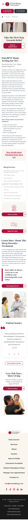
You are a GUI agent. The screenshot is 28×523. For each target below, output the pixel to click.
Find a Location (13, 388)
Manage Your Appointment (14, 473)
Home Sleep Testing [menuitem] (9, 175)
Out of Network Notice (14, 508)
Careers (14, 454)
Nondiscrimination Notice (14, 511)
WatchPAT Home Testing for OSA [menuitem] (12, 184)
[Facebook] (7, 489)
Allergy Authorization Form (14, 514)
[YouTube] (18, 489)
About (14, 449)
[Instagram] (14, 489)
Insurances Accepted (14, 463)
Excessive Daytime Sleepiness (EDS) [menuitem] (13, 187)
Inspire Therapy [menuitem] (7, 178)
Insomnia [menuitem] (5, 190)
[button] (3, 4)
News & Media (14, 458)
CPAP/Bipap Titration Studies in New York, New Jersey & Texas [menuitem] (13, 171)
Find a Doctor (14, 440)
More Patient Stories (14, 363)
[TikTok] (10, 489)
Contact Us (14, 477)
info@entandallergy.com (14, 484)
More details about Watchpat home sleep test (14, 154)
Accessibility (21, 505)
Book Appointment (12, 286)
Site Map (14, 505)
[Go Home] (3, 17)
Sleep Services (15, 16)
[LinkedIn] (21, 489)
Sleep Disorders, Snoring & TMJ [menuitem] (12, 181)
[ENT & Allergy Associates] (13, 4)
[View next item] (18, 354)
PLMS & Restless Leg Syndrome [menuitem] (12, 195)
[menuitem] (14, 439)
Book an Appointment (12, 46)
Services (7, 16)
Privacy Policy (7, 505)
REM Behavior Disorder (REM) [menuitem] (11, 198)
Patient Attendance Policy (14, 468)
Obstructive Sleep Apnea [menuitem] (10, 192)
